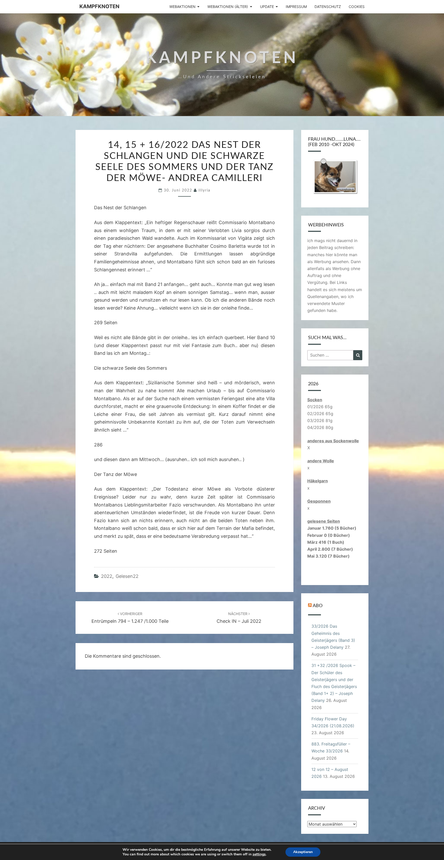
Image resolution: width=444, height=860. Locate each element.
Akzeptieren (303, 851)
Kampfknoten (99, 6)
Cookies (357, 6)
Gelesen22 (127, 576)
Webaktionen (182, 6)
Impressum (296, 6)
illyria (204, 190)
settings (259, 854)
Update (267, 6)
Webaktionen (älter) (227, 6)
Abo (317, 606)
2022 (106, 576)
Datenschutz (327, 6)
